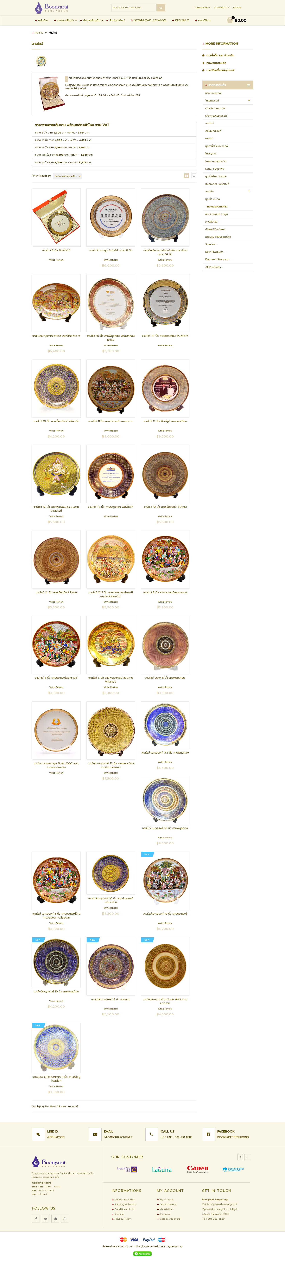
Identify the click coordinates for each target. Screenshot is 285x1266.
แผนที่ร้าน (204, 20)
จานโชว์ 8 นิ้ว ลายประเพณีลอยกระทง (165, 592)
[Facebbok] (36, 1219)
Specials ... (211, 244)
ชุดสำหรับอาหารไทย (216, 176)
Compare (165, 1214)
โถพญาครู (210, 153)
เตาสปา (209, 138)
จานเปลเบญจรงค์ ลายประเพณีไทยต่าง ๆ (56, 336)
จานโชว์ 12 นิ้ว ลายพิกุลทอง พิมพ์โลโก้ (110, 507)
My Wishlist (166, 1209)
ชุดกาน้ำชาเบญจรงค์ (216, 146)
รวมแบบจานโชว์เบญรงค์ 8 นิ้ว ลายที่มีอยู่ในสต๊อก (56, 1079)
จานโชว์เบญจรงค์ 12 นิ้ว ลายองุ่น (110, 999)
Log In (237, 7)
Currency (221, 7)
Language (201, 7)
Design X (181, 20)
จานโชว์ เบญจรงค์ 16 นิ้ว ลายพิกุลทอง (165, 828)
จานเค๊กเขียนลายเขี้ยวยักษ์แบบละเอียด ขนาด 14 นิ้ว (165, 252)
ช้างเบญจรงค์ (213, 93)
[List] (194, 175)
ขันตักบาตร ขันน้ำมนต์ (217, 184)
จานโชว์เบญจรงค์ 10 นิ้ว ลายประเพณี (165, 914)
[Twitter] (45, 1219)
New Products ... (215, 252)
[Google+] (65, 1219)
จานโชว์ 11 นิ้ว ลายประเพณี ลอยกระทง (110, 421)
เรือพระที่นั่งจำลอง (215, 229)
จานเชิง (209, 191)
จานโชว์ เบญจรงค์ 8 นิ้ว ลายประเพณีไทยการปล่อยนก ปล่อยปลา (56, 916)
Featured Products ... (218, 259)
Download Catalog (149, 20)
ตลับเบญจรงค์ (213, 131)
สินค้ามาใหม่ (116, 20)
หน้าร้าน (42, 20)
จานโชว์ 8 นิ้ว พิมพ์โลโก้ (56, 250)
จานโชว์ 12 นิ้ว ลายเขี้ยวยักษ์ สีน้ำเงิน (165, 507)
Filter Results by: (41, 176)
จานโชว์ (209, 123)
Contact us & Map (124, 1199)
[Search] (161, 7)
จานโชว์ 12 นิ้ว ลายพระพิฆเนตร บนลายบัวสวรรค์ (56, 509)
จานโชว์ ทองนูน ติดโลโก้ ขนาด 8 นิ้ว (110, 250)
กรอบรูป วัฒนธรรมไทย (218, 237)
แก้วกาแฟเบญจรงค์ (216, 116)
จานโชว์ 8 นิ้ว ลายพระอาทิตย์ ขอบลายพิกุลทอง (110, 680)
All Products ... (214, 267)
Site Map (119, 1214)
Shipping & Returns (125, 1204)
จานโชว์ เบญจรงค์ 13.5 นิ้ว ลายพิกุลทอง (165, 753)
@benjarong (56, 1137)
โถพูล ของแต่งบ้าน (215, 161)
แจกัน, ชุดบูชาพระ (215, 169)
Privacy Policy (123, 1219)
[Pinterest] (55, 1219)
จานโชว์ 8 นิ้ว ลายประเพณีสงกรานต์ (56, 678)
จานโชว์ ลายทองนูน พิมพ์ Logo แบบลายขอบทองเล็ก (56, 765)
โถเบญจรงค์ (212, 100)
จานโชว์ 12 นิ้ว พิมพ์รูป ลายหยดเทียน (165, 421)
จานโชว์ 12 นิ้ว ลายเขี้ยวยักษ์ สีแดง (56, 592)
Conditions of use (124, 1209)
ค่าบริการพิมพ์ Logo (216, 214)
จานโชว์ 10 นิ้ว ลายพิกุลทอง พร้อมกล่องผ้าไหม (111, 338)
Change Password (169, 1219)
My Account (166, 1199)
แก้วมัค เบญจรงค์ (215, 108)
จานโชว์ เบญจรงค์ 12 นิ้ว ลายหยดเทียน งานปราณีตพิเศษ (111, 765)
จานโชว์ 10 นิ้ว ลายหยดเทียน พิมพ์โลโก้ (165, 336)
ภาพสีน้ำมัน (211, 222)
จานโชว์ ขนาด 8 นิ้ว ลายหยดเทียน (165, 678)
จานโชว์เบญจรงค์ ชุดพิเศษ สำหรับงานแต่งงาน (165, 1001)
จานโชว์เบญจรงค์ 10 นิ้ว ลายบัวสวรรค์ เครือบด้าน (110, 900)
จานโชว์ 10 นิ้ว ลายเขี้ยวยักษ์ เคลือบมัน (56, 421)
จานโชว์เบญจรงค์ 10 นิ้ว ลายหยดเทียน (56, 992)
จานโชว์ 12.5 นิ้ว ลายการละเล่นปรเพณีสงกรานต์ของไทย (111, 594)
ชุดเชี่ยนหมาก (212, 199)
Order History (167, 1204)
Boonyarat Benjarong (233, 1137)
